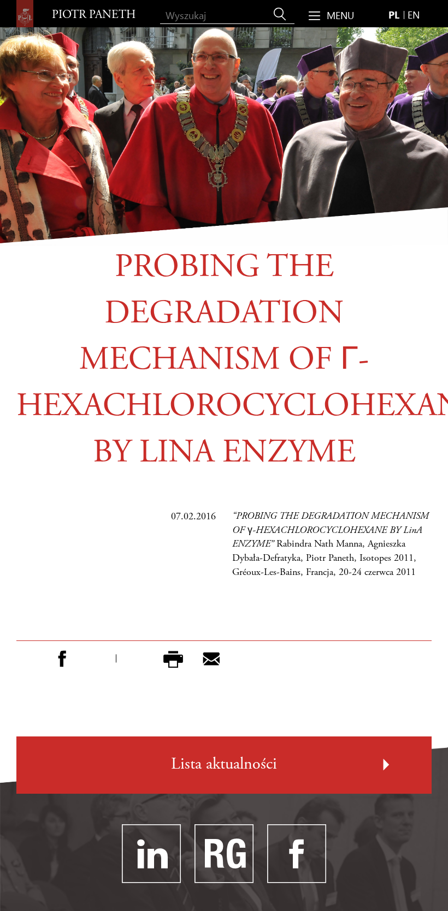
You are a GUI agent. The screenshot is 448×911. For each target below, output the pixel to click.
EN (414, 14)
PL (393, 14)
